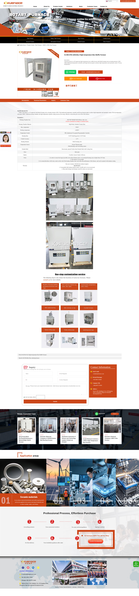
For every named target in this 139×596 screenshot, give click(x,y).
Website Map (81, 587)
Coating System (107, 38)
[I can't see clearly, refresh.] (30, 397)
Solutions (69, 6)
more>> (115, 413)
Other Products (106, 41)
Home (35, 6)
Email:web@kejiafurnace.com (128, 1)
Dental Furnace (81, 41)
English (110, 1)
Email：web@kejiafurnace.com (91, 72)
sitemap (74, 587)
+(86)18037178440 (97, 385)
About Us (46, 6)
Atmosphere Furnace (56, 41)
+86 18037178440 (97, 379)
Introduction (25, 100)
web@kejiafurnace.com (98, 373)
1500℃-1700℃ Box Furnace (49, 45)
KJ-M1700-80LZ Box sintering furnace (30, 358)
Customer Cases (92, 6)
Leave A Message (77, 78)
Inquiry (53, 100)
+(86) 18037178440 (28, 577)
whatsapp (102, 413)
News (81, 6)
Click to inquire (96, 541)
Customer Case (64, 100)
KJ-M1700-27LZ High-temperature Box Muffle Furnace (34, 354)
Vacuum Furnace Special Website (63, 587)
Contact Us (103, 6)
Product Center (58, 6)
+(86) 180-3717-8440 (31, 580)
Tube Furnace (30, 38)
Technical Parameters (40, 100)
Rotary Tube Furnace (56, 38)
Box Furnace (81, 38)
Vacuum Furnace (30, 41)
